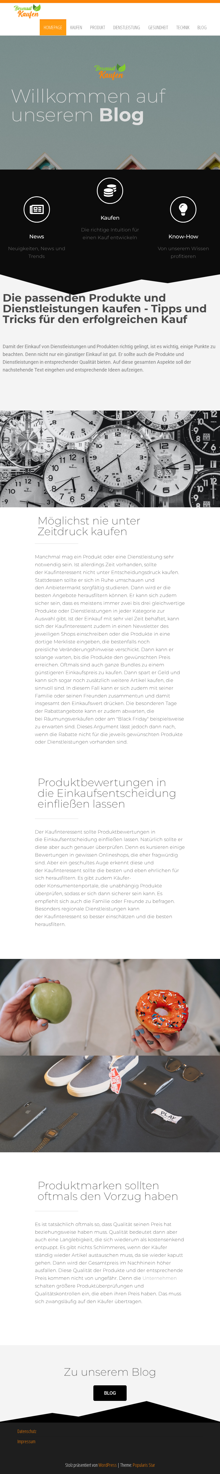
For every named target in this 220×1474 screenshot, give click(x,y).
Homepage (53, 27)
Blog (202, 27)
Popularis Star (144, 1465)
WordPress (107, 1465)
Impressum (26, 1441)
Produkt (97, 27)
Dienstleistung (126, 27)
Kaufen (76, 27)
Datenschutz (26, 1431)
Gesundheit (158, 27)
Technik (182, 27)
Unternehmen (159, 1278)
